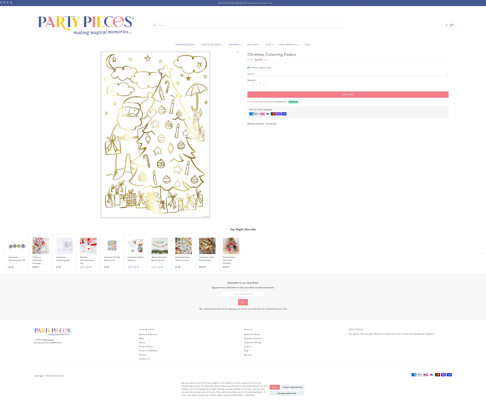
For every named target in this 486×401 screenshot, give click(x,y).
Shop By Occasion (211, 44)
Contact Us (271, 123)
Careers (247, 346)
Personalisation (185, 44)
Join (243, 302)
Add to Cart (347, 94)
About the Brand (252, 334)
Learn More (250, 395)
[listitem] (17, 253)
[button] (2, 253)
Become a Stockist (253, 338)
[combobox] (251, 25)
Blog (246, 350)
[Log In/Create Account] (446, 25)
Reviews (248, 355)
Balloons (252, 44)
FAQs (141, 338)
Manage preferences (287, 393)
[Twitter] (11, 3)
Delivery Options (255, 123)
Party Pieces (58, 376)
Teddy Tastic (48, 340)
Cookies (143, 355)
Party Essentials (288, 44)
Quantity (251, 80)
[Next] (361, 3)
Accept (275, 387)
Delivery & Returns (148, 334)
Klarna (142, 342)
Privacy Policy (146, 346)
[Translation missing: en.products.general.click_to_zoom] (238, 52)
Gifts (269, 44)
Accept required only (292, 387)
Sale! (307, 44)
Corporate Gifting (252, 342)
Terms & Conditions (148, 350)
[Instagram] (4, 3)
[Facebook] (1, 3)
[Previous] (125, 3)
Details (250, 74)
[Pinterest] (7, 3)
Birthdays (234, 44)
